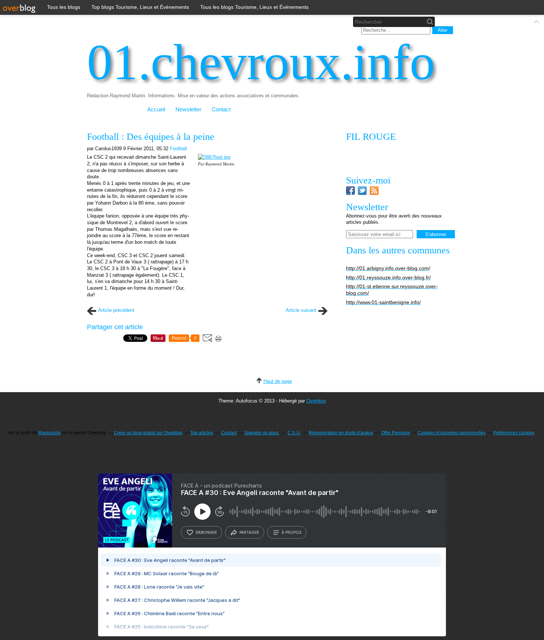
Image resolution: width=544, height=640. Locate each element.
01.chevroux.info (261, 62)
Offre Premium (395, 432)
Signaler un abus (262, 432)
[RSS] (374, 193)
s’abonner (206, 532)
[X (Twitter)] (327, 21)
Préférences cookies (513, 432)
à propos (291, 532)
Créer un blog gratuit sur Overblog (148, 432)
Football (178, 148)
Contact (221, 109)
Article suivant (301, 310)
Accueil (156, 109)
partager (249, 532)
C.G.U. (294, 432)
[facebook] (315, 21)
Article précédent (116, 310)
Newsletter (188, 109)
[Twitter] (362, 193)
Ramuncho (49, 432)
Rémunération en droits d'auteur (341, 432)
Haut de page (277, 381)
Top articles (201, 432)
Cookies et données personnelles (452, 432)
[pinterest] (339, 21)
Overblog (316, 401)
